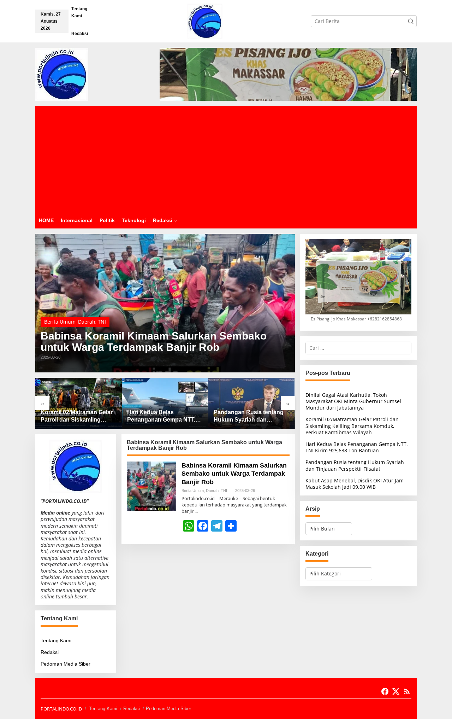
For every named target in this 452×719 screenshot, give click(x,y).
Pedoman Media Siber (65, 664)
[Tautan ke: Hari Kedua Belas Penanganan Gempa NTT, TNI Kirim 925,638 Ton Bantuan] (165, 403)
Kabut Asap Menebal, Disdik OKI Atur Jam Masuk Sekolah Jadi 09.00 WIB (354, 483)
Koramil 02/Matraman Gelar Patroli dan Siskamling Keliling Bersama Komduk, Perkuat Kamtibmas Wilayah (78, 416)
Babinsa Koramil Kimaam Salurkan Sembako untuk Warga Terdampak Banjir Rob (154, 341)
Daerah (86, 321)
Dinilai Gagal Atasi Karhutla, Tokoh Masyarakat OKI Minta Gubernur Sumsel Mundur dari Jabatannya (353, 401)
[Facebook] (384, 691)
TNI (102, 321)
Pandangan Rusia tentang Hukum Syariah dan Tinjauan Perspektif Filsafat (250, 416)
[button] (411, 21)
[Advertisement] (226, 159)
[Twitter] (395, 691)
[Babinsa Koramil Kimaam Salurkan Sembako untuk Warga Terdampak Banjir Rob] (196, 511)
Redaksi (50, 652)
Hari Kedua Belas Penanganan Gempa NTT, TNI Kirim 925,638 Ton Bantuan (161, 416)
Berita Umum (60, 321)
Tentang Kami (56, 640)
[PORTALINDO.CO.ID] (204, 20)
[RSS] (406, 691)
